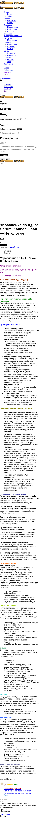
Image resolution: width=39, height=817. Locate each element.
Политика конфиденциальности (18, 791)
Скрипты (11, 53)
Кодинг (10, 60)
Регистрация (4, 155)
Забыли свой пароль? (9, 133)
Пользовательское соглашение (17, 793)
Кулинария (12, 44)
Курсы (6, 12)
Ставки (10, 31)
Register (3, 159)
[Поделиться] (2, 799)
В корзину (3, 245)
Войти (19, 129)
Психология (9, 38)
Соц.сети (11, 55)
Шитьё (10, 49)
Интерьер (11, 21)
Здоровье (8, 34)
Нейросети (12, 29)
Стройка (11, 47)
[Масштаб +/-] (6, 799)
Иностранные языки (13, 36)
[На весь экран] (4, 799)
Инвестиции (12, 27)
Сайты (6, 51)
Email (3, 143)
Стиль (10, 23)
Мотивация (12, 40)
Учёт (9, 62)
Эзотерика (8, 64)
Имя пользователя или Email (13, 119)
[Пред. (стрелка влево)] (0, 801)
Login (7, 159)
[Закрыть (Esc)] (0, 799)
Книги (10, 14)
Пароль (4, 125)
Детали (7, 253)
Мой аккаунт (5, 78)
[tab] (21, 251)
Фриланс (7, 57)
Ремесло (8, 42)
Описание (8, 251)
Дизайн (7, 18)
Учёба (9, 16)
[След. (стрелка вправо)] (2, 801)
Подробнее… (6, 814)
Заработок (8, 25)
